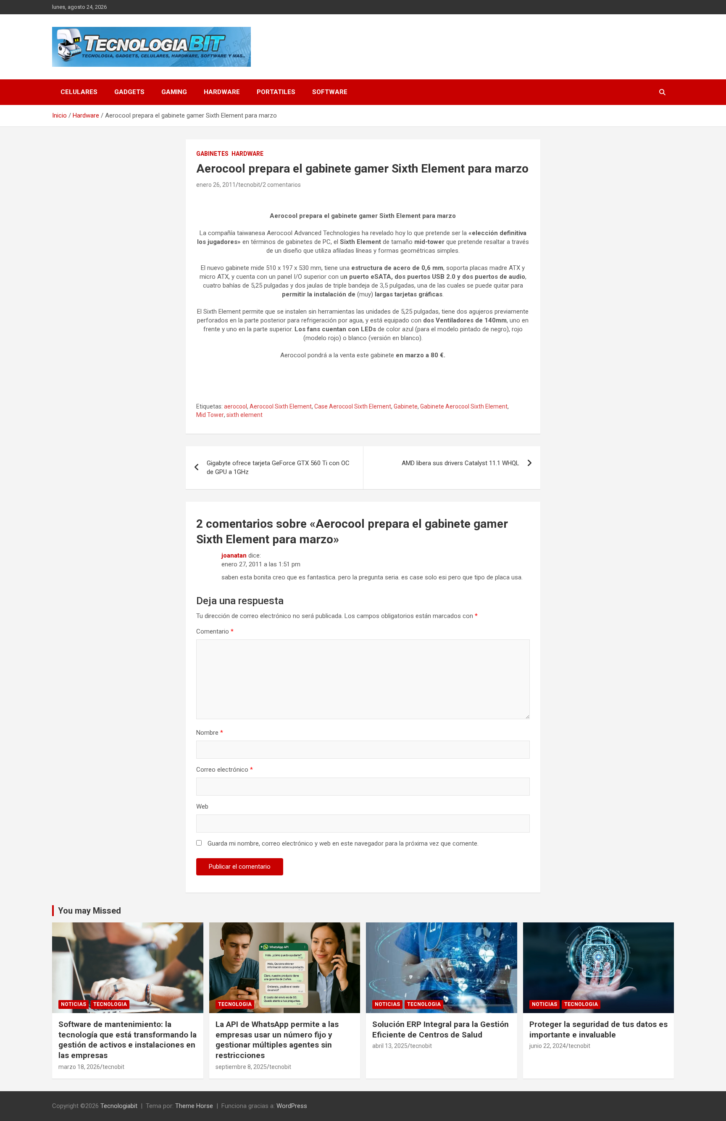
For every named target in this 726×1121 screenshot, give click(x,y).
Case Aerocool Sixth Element (352, 406)
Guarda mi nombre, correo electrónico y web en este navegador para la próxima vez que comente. (343, 843)
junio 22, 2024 (547, 1045)
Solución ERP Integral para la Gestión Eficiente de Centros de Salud (440, 1029)
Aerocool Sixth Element (281, 406)
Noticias (73, 1004)
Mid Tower (210, 414)
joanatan (234, 555)
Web (202, 806)
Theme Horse (194, 1106)
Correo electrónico (224, 769)
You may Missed (89, 911)
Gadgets (129, 92)
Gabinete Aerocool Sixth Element (464, 406)
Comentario (215, 631)
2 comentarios (282, 184)
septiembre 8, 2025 (241, 1066)
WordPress (291, 1106)
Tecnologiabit (118, 1106)
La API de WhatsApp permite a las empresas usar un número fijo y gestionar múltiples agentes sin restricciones (277, 1039)
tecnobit (249, 184)
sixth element (244, 414)
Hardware (222, 92)
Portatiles (276, 92)
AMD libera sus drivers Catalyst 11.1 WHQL (460, 463)
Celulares (78, 92)
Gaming (174, 92)
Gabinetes (212, 153)
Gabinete (406, 406)
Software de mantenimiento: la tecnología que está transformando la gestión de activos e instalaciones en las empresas (127, 1039)
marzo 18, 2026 (79, 1066)
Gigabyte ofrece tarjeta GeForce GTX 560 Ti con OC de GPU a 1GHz (278, 467)
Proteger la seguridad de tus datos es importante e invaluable (598, 1029)
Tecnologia (110, 1004)
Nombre (209, 732)
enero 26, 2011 (216, 184)
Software (329, 92)
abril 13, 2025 (390, 1045)
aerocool (235, 406)
